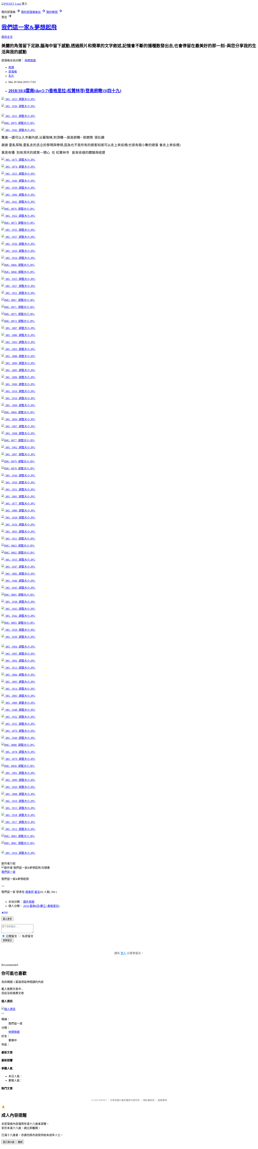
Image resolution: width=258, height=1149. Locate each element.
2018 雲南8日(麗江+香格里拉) (41, 905)
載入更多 (7, 919)
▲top (4, 912)
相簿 (11, 67)
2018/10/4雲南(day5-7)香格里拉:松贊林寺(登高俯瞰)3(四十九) (64, 90)
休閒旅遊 (30, 60)
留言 (37, 891)
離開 (20, 1142)
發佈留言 (7, 940)
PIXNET (103, 1100)
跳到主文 (7, 36)
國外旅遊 (28, 901)
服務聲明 (162, 1100)
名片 (11, 75)
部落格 (12, 71)
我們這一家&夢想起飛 (29, 27)
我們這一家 (8, 871)
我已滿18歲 (8, 1142)
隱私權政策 (148, 1100)
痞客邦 (29, 891)
